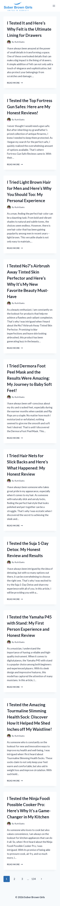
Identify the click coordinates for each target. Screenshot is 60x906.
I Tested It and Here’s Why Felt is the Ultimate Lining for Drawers (29, 29)
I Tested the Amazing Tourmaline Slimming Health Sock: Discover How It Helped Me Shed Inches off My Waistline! (29, 717)
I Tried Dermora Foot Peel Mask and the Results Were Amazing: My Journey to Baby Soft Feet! (29, 378)
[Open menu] (54, 6)
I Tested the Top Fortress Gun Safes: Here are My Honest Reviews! (29, 106)
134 (33, 878)
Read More (15, 83)
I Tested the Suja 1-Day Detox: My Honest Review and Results (27, 549)
